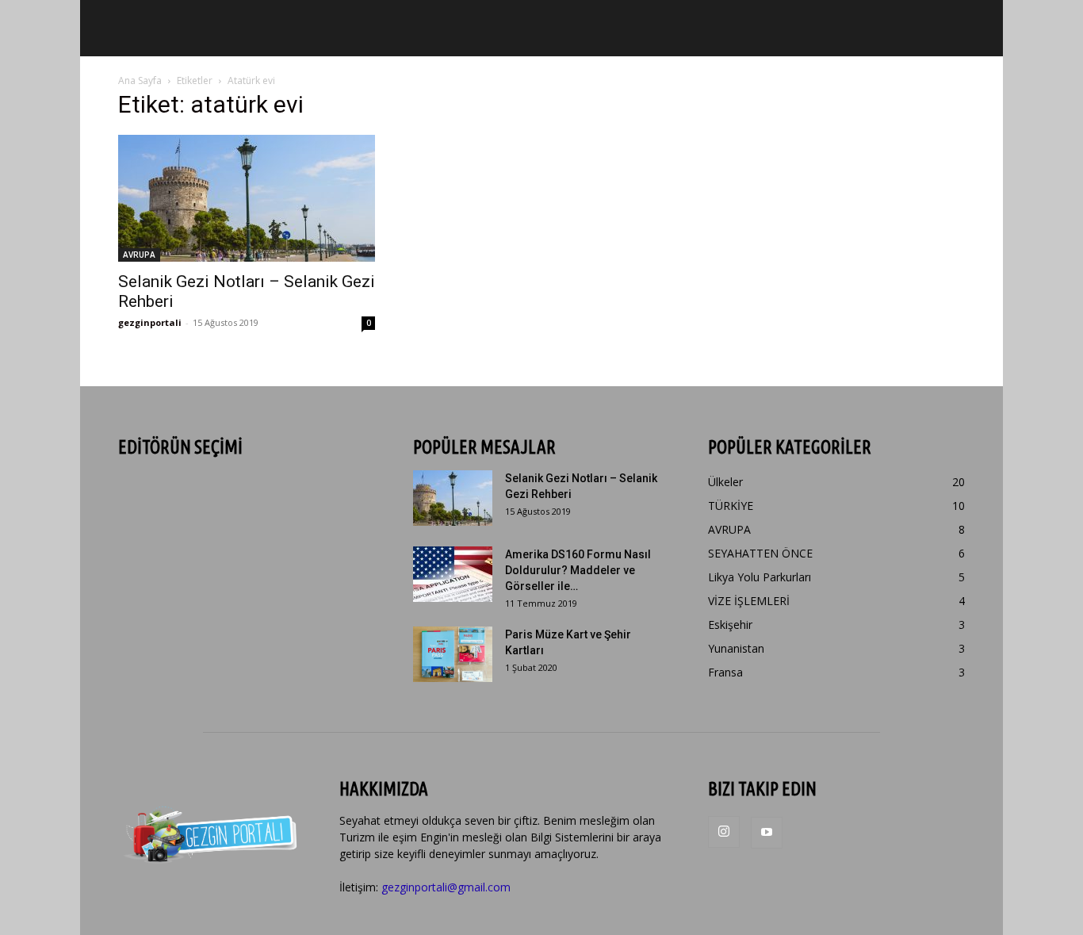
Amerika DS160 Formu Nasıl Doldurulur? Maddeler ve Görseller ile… (578, 570)
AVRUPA (139, 254)
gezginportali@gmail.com (446, 887)
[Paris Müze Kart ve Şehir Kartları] (452, 654)
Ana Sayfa (140, 80)
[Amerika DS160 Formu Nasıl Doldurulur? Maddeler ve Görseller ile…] (452, 574)
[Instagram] (724, 832)
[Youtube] (767, 833)
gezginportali (150, 322)
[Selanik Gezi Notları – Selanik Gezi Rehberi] (246, 198)
